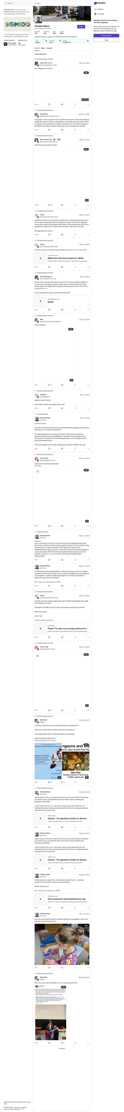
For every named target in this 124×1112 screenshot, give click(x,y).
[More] (88, 104)
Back (38, 3)
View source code (15, 1109)
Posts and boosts (40, 54)
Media (43, 48)
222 (45, 33)
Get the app (17, 1107)
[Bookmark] (75, 104)
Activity (37, 48)
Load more (62, 1048)
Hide (86, 72)
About (14, 1102)
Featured (49, 48)
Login (106, 40)
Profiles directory (21, 1102)
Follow (81, 27)
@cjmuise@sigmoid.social (42, 28)
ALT (83, 99)
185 (36, 33)
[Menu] (87, 26)
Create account (106, 35)
